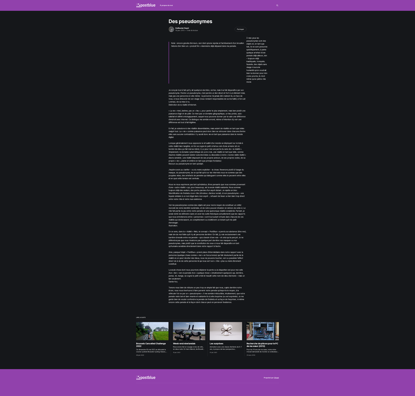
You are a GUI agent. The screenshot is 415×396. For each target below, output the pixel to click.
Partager (240, 29)
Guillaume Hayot (182, 28)
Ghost (276, 378)
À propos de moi (166, 5)
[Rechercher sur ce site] (277, 5)
